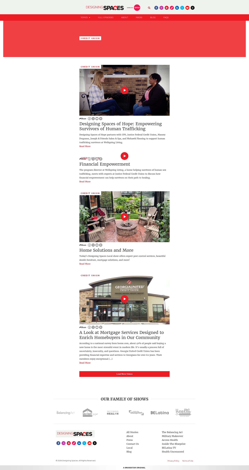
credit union (90, 67)
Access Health (170, 439)
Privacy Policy (173, 461)
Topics (84, 17)
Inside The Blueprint (173, 443)
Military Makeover (172, 436)
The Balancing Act (172, 432)
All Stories (132, 432)
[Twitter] (93, 118)
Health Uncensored (173, 451)
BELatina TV (169, 447)
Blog (153, 17)
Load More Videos (124, 374)
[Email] (97, 118)
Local (129, 447)
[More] (100, 118)
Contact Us (132, 443)
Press (139, 17)
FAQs (166, 17)
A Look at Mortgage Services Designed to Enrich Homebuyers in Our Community (121, 335)
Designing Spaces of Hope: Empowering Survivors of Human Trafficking (120, 126)
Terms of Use (187, 461)
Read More (85, 146)
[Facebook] (89, 118)
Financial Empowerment (104, 164)
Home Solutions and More (106, 250)
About (124, 17)
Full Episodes (105, 17)
